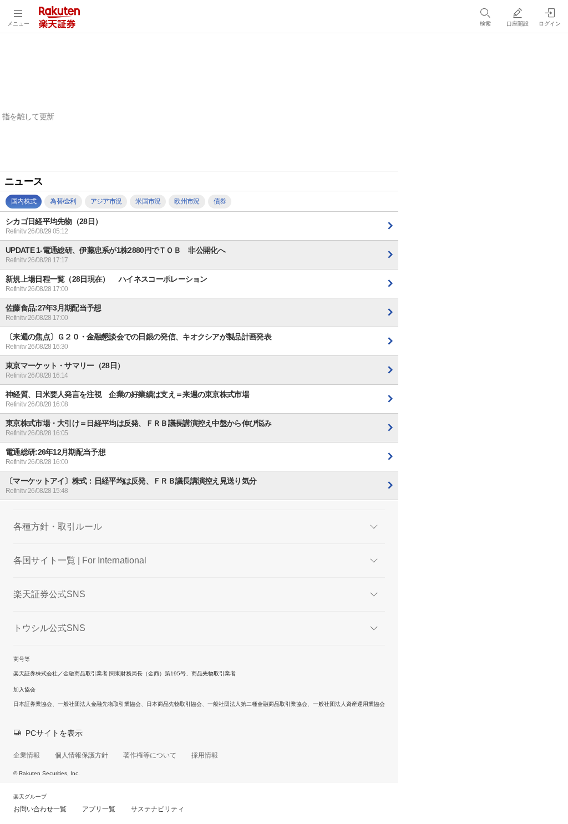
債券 (220, 201)
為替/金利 (63, 201)
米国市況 (147, 201)
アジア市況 (106, 201)
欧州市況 (186, 201)
